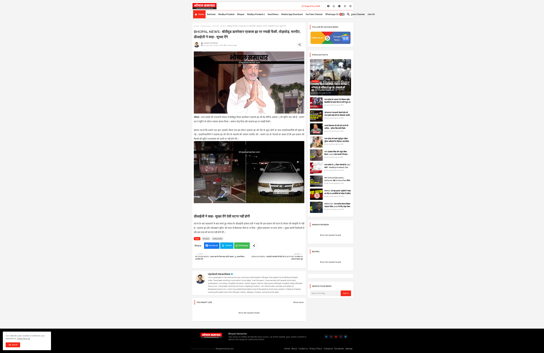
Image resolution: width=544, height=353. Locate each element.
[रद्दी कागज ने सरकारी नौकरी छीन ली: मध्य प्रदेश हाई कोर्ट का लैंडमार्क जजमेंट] (316, 116)
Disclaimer (339, 348)
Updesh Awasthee (219, 273)
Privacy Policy (315, 348)
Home (201, 14)
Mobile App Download (292, 14)
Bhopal (240, 14)
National (211, 14)
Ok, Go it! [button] (12, 345)
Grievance (328, 348)
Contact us (303, 348)
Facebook (213, 245)
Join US (371, 14)
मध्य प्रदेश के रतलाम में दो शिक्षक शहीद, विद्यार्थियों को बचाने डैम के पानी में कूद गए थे (337, 102)
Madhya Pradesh (226, 14)
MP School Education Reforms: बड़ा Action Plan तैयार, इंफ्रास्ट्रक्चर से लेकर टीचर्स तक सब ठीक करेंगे (337, 182)
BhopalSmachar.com (225, 349)
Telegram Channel (356, 14)
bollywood (205, 26)
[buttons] (328, 6)
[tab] (199, 14)
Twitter (228, 245)
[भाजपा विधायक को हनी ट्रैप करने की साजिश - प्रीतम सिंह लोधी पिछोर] (316, 129)
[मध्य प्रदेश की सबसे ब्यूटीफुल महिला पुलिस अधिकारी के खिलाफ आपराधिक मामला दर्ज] (316, 142)
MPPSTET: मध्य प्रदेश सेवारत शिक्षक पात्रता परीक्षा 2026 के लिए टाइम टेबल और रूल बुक (337, 206)
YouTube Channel (313, 14)
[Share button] (253, 245)
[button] (342, 14)
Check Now (22, 338)
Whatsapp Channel (334, 14)
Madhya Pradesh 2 (256, 14)
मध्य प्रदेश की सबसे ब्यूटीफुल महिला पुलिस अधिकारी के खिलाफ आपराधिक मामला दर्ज (336, 141)
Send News (273, 14)
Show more (298, 302)
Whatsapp (243, 245)
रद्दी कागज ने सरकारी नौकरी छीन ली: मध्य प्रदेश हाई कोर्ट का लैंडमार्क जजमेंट (337, 113)
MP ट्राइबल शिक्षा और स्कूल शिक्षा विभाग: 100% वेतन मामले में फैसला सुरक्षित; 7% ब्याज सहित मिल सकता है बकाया (336, 155)
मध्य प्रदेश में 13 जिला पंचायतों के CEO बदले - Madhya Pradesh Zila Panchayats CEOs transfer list (337, 169)
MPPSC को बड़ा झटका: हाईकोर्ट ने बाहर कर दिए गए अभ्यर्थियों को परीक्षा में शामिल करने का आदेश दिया (337, 193)
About (294, 348)
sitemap (348, 348)
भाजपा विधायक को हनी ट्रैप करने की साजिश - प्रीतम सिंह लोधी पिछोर (336, 126)
